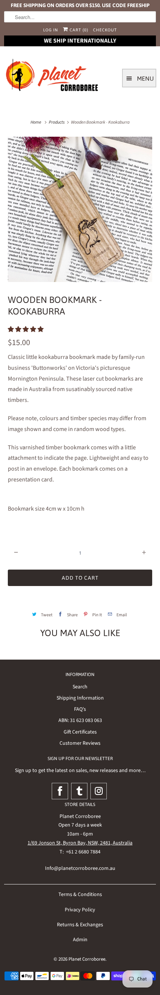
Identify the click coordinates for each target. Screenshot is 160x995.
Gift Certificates (80, 732)
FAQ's (80, 709)
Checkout (105, 30)
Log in (50, 30)
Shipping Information (80, 698)
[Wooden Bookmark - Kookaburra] (80, 209)
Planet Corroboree (86, 959)
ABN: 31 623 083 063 (80, 720)
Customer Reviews (80, 743)
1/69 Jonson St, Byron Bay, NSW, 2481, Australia (80, 843)
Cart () (78, 30)
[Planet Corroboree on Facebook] (60, 791)
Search (80, 687)
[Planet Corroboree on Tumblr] (79, 791)
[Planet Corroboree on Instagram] (98, 791)
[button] (26, 329)
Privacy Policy (80, 910)
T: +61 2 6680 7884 (80, 852)
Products (57, 122)
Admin (80, 939)
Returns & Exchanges (80, 925)
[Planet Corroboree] (52, 77)
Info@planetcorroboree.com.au (80, 868)
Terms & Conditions (80, 894)
